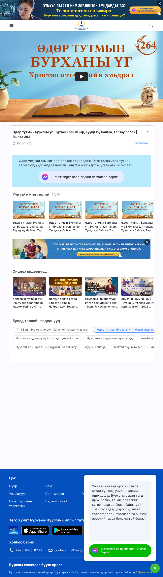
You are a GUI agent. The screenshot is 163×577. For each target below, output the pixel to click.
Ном (48, 486)
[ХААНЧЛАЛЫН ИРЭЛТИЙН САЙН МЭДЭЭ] (81, 25)
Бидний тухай (56, 501)
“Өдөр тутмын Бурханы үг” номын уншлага (125, 329)
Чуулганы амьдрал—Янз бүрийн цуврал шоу (46, 347)
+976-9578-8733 (29, 550)
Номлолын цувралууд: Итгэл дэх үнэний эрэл (47, 338)
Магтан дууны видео (128, 347)
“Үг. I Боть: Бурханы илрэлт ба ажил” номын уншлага (52, 329)
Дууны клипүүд (95, 347)
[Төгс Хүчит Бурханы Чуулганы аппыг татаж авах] (13, 530)
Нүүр (13, 486)
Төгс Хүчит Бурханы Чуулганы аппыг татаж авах (53, 520)
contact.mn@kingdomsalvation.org (80, 550)
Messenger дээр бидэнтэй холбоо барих (124, 550)
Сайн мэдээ (54, 494)
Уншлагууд (17, 494)
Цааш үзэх (145, 572)
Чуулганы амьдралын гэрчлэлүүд (110, 338)
